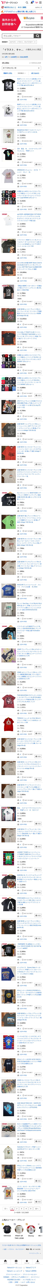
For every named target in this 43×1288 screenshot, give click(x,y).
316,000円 (24, 57)
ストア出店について (29, 1279)
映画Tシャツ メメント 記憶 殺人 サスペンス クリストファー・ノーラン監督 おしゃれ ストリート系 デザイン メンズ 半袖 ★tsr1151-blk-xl (29, 82)
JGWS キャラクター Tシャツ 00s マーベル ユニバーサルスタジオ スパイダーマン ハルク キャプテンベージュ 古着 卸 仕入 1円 (29, 1083)
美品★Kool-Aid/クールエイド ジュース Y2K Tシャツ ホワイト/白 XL (29, 131)
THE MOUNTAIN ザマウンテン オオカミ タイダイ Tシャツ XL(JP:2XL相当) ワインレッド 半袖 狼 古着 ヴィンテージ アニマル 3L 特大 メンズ (29, 698)
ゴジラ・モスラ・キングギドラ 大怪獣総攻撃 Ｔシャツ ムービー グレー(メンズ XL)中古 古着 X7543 (28, 1189)
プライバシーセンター (30, 1274)
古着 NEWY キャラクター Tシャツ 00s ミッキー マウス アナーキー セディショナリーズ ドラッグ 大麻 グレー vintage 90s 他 (29, 742)
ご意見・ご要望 (13, 1282)
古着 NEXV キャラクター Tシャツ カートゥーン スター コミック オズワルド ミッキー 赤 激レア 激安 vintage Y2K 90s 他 (29, 450)
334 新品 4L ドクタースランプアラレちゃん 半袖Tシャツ (29, 150)
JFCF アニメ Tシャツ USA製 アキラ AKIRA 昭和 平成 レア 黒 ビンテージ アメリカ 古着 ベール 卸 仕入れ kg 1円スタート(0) (29, 404)
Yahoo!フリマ (31, 1267)
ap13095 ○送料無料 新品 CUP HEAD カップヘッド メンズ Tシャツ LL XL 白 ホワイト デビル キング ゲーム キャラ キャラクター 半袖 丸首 (29, 217)
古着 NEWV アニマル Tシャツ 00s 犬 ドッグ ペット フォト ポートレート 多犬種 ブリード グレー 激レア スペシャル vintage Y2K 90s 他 (29, 565)
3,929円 (14, 57)
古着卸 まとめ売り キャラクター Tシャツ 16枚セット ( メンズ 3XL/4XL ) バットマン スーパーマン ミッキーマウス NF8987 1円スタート (29, 381)
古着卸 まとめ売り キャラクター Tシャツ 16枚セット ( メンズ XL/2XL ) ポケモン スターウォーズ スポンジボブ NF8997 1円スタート (29, 358)
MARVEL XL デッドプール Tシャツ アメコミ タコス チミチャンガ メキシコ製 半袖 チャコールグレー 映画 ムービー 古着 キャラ (29, 878)
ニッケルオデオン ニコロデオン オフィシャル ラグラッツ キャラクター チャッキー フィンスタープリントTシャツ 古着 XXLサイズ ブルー (29, 1040)
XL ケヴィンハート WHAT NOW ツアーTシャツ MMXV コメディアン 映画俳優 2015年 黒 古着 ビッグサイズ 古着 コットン (29, 496)
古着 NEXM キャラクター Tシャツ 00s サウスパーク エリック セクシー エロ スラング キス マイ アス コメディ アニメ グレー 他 (29, 473)
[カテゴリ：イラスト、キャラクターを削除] (35, 42)
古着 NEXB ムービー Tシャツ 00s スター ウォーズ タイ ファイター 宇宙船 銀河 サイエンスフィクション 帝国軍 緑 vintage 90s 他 (29, 312)
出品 (39, 99)
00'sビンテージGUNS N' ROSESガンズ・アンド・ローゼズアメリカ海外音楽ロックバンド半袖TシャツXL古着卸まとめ (29, 994)
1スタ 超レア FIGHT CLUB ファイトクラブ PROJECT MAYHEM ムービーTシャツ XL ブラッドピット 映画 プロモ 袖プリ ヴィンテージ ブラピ (29, 335)
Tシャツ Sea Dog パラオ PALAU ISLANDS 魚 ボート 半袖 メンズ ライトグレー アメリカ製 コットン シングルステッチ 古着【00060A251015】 (29, 607)
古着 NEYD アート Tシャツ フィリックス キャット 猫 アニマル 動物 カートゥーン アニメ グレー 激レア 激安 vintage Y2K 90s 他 (29, 788)
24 (20, 531)
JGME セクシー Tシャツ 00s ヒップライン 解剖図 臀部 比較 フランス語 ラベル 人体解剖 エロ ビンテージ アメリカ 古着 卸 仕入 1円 (29, 675)
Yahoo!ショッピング (14, 1271)
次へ (37, 1209)
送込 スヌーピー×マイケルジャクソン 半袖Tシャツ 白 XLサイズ (29, 809)
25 (20, 278)
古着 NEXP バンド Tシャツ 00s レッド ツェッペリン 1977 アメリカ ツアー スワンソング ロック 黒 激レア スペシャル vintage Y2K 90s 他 (29, 427)
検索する (37, 36)
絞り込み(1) (35, 73)
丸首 (5, 1249)
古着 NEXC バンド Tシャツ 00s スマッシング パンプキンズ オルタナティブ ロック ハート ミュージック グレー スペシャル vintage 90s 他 (29, 765)
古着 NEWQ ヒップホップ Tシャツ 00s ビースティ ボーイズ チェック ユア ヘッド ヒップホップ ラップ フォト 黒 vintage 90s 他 (29, 1017)
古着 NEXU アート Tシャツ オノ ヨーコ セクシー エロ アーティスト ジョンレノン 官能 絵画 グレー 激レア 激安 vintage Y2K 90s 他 (29, 832)
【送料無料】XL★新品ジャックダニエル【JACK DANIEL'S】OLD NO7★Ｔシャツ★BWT (29, 946)
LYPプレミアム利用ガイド (20, 1277)
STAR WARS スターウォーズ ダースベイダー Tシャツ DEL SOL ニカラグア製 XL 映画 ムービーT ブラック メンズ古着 (29, 901)
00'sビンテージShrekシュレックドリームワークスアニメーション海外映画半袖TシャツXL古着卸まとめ (29, 1168)
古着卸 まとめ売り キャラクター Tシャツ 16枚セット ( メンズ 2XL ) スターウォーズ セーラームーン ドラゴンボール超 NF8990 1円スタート (29, 195)
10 (20, 370)
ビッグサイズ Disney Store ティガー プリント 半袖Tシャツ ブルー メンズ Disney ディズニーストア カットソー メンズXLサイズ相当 (29, 971)
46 (20, 800)
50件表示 (21, 73)
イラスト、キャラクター (16, 1249)
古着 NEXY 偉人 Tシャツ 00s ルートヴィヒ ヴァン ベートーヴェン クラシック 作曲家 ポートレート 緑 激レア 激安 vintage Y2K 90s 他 (29, 519)
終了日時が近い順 (9, 68)
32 (20, 754)
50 (20, 324)
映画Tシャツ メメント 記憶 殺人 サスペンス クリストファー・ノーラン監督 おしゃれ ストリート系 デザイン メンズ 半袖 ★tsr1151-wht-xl (29, 108)
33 (20, 347)
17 (20, 687)
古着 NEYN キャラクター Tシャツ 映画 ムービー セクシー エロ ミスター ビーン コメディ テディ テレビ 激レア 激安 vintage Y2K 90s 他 (29, 542)
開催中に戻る (8, 73)
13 (20, 1095)
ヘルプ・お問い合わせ (28, 1282)
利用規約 (6, 1277)
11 (20, 462)
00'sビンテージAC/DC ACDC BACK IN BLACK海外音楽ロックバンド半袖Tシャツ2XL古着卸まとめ (29, 1061)
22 (20, 1028)
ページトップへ (34, 1253)
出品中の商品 (23, 99)
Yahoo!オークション (14, 1267)
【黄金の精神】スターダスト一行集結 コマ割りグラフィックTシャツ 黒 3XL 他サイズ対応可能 (29, 288)
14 (20, 936)
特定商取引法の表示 (13, 1279)
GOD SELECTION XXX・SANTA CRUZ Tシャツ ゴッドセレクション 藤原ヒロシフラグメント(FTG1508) (29, 1105)
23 (20, 554)
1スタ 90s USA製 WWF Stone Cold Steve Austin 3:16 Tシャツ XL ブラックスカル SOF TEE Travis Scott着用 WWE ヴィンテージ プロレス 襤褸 (29, 266)
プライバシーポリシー (13, 1274)
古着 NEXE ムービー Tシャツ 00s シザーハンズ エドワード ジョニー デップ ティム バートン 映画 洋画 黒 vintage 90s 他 (29, 924)
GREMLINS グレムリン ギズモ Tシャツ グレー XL (28, 171)
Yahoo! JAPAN (30, 1271)
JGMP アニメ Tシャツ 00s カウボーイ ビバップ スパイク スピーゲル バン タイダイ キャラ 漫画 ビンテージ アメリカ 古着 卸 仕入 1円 (29, 653)
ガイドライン (35, 1277)
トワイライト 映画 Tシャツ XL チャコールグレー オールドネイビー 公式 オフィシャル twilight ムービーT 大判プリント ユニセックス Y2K (29, 243)
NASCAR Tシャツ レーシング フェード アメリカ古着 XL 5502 (29, 586)
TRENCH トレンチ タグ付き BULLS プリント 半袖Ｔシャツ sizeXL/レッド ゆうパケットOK (29, 720)
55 (20, 439)
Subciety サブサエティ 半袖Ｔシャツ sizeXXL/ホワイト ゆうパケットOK (29, 1148)
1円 (6, 57)
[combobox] (18, 36)
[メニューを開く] (40, 2)
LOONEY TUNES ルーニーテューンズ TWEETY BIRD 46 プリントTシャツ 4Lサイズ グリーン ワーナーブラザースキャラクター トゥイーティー (29, 855)
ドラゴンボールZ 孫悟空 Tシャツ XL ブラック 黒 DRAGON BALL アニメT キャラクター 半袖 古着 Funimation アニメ (29, 630)
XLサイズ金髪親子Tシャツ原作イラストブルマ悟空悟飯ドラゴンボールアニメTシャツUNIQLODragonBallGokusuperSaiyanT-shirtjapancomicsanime (29, 1127)
